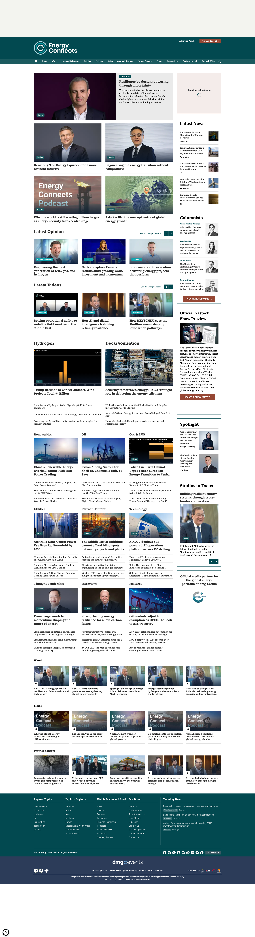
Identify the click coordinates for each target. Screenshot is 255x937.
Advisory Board (136, 810)
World (54, 61)
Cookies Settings (145, 870)
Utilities (37, 829)
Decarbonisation (41, 806)
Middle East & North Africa (77, 826)
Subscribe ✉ (213, 852)
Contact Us (134, 826)
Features (101, 814)
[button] (166, 233)
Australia (69, 818)
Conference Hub (190, 61)
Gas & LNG (39, 810)
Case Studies (135, 818)
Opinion (87, 61)
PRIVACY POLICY (116, 870)
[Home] (36, 61)
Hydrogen (38, 814)
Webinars (101, 833)
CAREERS (104, 870)
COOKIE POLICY (130, 870)
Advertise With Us (187, 41)
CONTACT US (158, 870)
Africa (68, 810)
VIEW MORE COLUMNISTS (199, 299)
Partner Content (144, 61)
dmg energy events (137, 829)
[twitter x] (174, 852)
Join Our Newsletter (210, 41)
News (44, 61)
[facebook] (164, 852)
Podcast (99, 61)
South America (72, 833)
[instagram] (169, 852)
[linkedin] (178, 852)
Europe (68, 822)
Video (110, 61)
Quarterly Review (125, 61)
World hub (70, 806)
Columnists (191, 217)
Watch (38, 660)
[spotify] (192, 852)
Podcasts (101, 826)
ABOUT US (95, 870)
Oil (35, 818)
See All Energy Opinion (150, 233)
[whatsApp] (201, 852)
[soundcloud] (197, 852)
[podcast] (188, 852)
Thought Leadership (106, 822)
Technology (39, 826)
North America (72, 829)
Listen (38, 705)
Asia (67, 814)
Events (159, 61)
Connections (172, 61)
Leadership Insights (70, 61)
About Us (133, 806)
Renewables (39, 822)
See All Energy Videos (151, 287)
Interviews (102, 818)
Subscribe (133, 822)
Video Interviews (104, 829)
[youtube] (183, 852)
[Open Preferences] (6, 932)
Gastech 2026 (208, 61)
